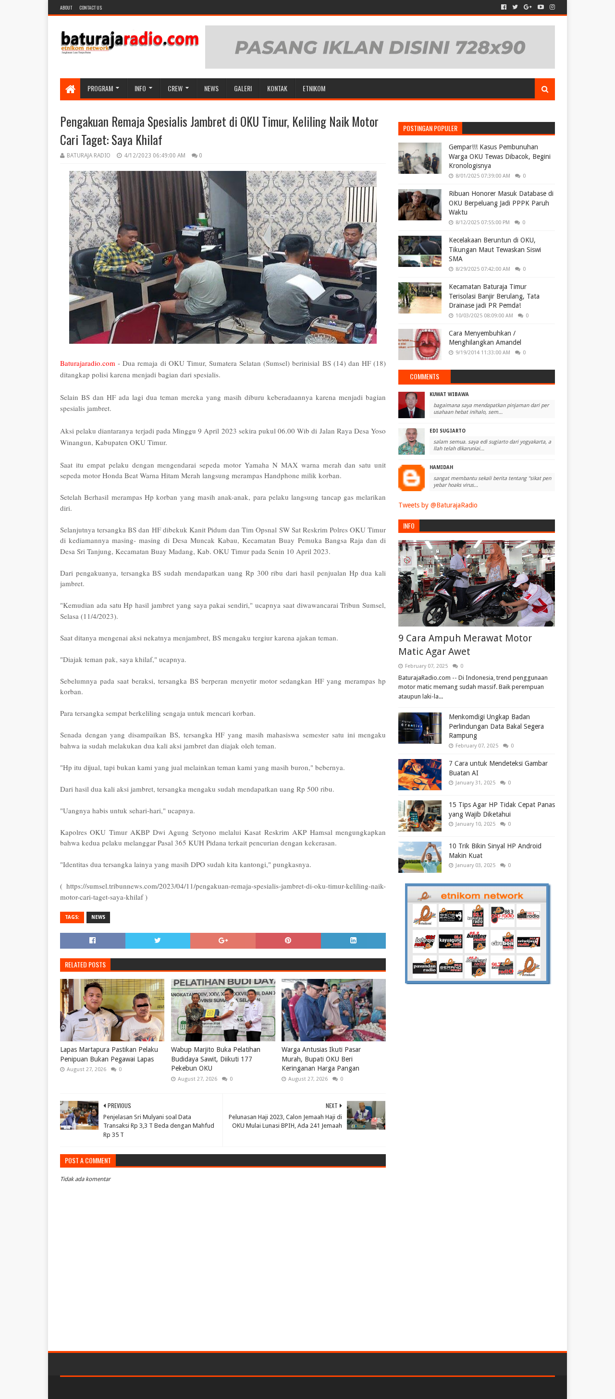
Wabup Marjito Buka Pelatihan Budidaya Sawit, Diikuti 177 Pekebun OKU (215, 1059)
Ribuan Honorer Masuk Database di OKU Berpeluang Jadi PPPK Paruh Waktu (501, 203)
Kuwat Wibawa (449, 394)
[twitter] (515, 7)
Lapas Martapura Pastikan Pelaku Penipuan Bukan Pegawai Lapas (109, 1054)
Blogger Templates (168, 1387)
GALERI (243, 88)
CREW (175, 88)
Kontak (277, 88)
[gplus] (528, 7)
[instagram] (551, 7)
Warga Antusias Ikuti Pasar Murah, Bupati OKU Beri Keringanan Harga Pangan (321, 1059)
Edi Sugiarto (448, 431)
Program (100, 88)
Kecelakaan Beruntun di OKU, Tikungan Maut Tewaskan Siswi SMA (495, 249)
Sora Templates (113, 1387)
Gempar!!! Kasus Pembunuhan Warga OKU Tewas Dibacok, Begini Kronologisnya (500, 156)
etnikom (314, 88)
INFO (140, 88)
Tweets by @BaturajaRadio (438, 505)
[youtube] (541, 7)
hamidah (441, 467)
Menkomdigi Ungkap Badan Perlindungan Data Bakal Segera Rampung (496, 726)
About (66, 7)
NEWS (211, 88)
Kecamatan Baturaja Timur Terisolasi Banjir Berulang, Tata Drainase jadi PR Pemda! (494, 296)
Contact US (90, 7)
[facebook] (503, 7)
